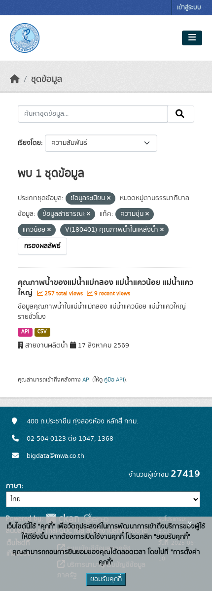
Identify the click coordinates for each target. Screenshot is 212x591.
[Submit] (180, 114)
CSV (42, 332)
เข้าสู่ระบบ (189, 7)
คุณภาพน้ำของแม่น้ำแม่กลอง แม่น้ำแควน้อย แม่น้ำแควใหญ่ (105, 287)
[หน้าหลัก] (15, 79)
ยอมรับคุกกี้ (106, 579)
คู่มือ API (114, 379)
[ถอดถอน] (108, 199)
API (25, 332)
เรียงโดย (29, 143)
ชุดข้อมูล (46, 79)
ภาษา (14, 486)
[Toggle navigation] (192, 38)
